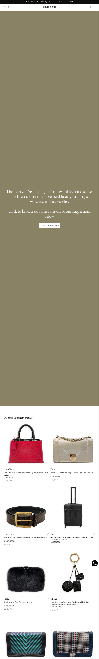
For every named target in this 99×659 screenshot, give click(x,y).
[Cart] (94, 7)
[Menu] (5, 7)
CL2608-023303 (9, 541)
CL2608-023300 (55, 607)
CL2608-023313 (9, 477)
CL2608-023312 (55, 476)
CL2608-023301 (9, 606)
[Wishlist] (48, 469)
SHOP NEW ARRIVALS (51, 225)
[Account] (91, 7)
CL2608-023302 (55, 542)
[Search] (8, 7)
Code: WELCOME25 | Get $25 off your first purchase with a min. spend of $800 (49, 2)
